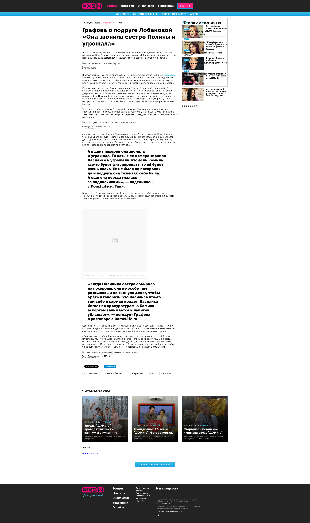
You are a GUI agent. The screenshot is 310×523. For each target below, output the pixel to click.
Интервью (141, 498)
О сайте (118, 507)
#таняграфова (135, 373)
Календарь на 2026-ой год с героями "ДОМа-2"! (201, 64)
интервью (170, 74)
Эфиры (112, 6)
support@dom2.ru (163, 503)
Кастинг (185, 6)
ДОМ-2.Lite (122, 14)
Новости (127, 6)
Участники (166, 6)
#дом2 (152, 373)
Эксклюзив (146, 6)
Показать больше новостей (155, 464)
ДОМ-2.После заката (174, 14)
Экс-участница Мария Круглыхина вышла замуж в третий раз (204, 75)
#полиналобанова (112, 373)
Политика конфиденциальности (169, 511)
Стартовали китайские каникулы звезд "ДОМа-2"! (203, 54)
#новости (166, 373)
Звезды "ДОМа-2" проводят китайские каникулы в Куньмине (202, 32)
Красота (140, 490)
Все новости (190, 82)
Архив (194, 14)
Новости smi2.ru (90, 453)
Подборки (140, 501)
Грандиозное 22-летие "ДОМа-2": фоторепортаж (199, 43)
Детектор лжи (142, 488)
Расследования (143, 495)
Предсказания (143, 493)
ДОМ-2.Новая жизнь (145, 14)
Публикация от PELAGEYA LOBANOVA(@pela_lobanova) (105, 275)
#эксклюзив (90, 373)
